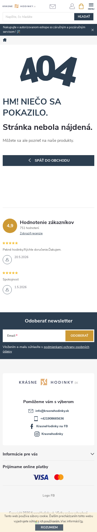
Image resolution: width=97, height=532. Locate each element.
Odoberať (79, 336)
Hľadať (84, 17)
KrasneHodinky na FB (52, 426)
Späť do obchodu (52, 160)
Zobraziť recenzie (31, 233)
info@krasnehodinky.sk (52, 411)
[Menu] (91, 6)
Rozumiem (49, 527)
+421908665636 (52, 418)
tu (81, 521)
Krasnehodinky (52, 434)
